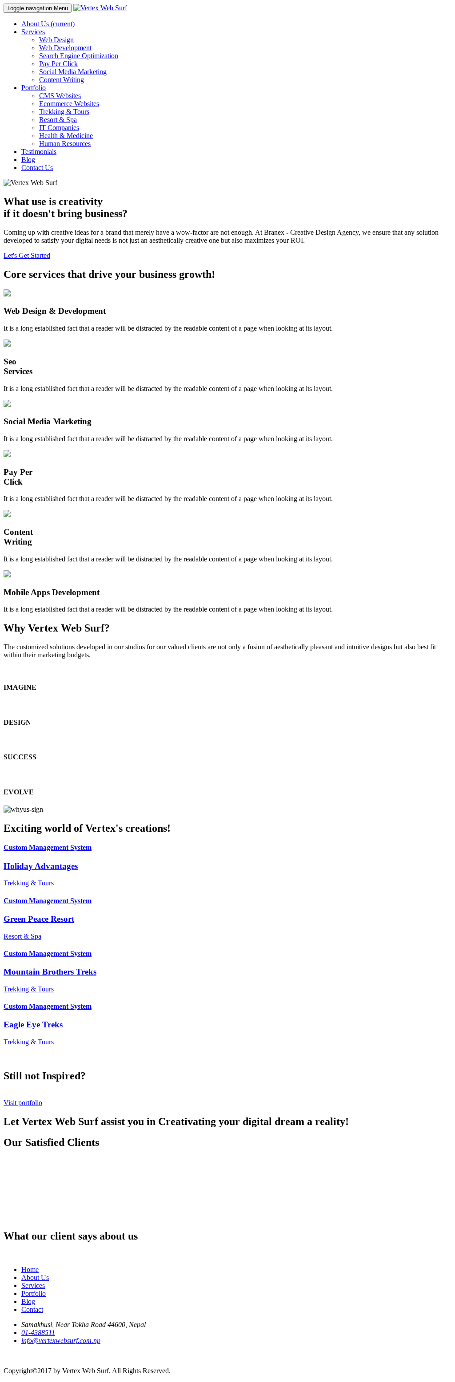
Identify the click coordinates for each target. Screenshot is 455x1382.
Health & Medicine (66, 135)
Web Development (65, 47)
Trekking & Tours (64, 111)
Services (33, 1285)
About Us (48, 24)
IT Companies (59, 127)
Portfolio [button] (33, 87)
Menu (37, 8)
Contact (32, 1309)
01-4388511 (38, 1332)
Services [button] (33, 32)
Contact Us (37, 167)
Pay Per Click (58, 63)
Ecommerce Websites (69, 103)
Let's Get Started (27, 255)
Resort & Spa (58, 119)
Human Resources (65, 143)
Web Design (56, 39)
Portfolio (33, 1293)
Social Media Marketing (73, 71)
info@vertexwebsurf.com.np (60, 1340)
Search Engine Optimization (78, 55)
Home (30, 1269)
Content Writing (61, 79)
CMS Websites (60, 95)
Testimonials (38, 151)
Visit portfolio (23, 1102)
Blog (28, 159)
